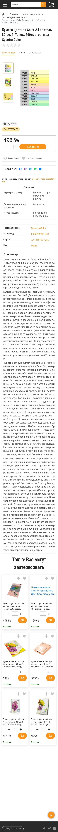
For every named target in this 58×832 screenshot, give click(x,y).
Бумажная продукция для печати (25, 14)
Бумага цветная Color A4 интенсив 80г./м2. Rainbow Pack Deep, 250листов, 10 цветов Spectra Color (13, 664)
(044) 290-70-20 (13, 828)
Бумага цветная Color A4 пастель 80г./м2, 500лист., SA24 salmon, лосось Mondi (42, 664)
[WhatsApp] (35, 168)
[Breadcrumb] (3, 14)
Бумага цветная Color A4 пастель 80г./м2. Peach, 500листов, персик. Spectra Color (13, 606)
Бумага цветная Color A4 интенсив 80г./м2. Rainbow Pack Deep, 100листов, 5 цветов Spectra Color (13, 722)
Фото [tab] (22, 53)
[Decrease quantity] (5, 147)
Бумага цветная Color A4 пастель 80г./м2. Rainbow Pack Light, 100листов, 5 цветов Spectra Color (41, 722)
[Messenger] (40, 168)
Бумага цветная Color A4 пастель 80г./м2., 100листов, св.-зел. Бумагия (41, 606)
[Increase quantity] (16, 147)
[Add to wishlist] (24, 578)
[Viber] (25, 168)
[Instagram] (54, 828)
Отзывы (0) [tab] (35, 53)
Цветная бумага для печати (14, 17)
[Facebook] (20, 168)
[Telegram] (30, 168)
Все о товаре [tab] (8, 53)
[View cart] (51, 4)
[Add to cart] (22, 620)
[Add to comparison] (18, 578)
